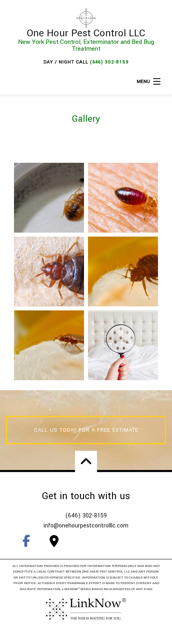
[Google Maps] (54, 541)
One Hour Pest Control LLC (86, 33)
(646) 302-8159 (109, 62)
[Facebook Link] (26, 541)
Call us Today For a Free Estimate (86, 430)
